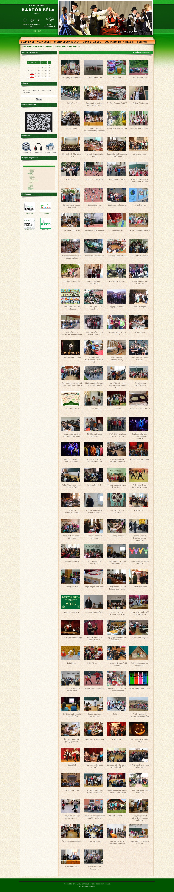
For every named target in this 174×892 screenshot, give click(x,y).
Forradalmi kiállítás (140, 587)
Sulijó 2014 (117, 714)
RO (39, 31)
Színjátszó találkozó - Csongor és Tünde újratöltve (140, 436)
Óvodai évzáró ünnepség (139, 128)
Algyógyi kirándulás (117, 307)
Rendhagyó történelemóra (94, 230)
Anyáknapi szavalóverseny (140, 230)
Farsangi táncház (117, 536)
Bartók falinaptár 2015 (72, 612)
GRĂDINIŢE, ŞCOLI (91, 42)
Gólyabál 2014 (117, 739)
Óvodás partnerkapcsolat (117, 205)
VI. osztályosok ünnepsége (72, 638)
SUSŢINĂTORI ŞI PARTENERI (118, 42)
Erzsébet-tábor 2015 (94, 78)
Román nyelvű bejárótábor (94, 739)
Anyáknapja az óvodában (117, 256)
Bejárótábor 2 (72, 103)
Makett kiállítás (117, 230)
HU (34, 31)
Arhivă (48, 46)
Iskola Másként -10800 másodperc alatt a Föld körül (117, 385)
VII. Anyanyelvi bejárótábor (72, 78)
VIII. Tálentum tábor (140, 78)
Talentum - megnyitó (71, 561)
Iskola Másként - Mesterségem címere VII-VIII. (94, 360)
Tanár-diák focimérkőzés (94, 179)
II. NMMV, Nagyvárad (140, 256)
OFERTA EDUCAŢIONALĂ (65, 42)
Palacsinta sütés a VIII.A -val (140, 408)
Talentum (45, 213)
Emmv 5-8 (29, 213)
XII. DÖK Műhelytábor (117, 816)
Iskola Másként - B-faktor (72, 358)
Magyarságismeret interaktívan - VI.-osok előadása (140, 818)
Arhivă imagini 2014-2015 (71, 46)
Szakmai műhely (94, 841)
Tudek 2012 (45, 230)
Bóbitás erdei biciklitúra (71, 281)
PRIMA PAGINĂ (27, 46)
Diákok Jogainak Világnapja (139, 688)
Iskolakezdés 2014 (72, 867)
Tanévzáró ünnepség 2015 (117, 103)
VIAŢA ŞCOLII (43, 42)
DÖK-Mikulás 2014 (94, 663)
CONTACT (141, 42)
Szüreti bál (72, 765)
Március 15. (117, 408)
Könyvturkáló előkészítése (94, 256)
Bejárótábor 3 (117, 78)
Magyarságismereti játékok (94, 587)
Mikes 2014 (29, 230)
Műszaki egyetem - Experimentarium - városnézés (140, 538)
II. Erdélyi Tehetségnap (139, 103)
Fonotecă (38, 152)
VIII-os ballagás (71, 128)
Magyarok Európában (72, 230)
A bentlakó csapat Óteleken (117, 128)
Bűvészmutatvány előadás (140, 459)
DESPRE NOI (26, 42)
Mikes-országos (140, 307)
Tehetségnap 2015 (72, 408)
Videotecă (27, 152)
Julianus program (139, 154)
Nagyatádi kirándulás (117, 281)
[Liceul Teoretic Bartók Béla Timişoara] (37, 15)
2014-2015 (56, 46)
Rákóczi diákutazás (72, 790)
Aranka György (94, 408)
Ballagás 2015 (71, 179)
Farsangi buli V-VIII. (72, 587)
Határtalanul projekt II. (117, 179)
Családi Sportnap (94, 205)
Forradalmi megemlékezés (94, 612)
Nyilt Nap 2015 (139, 510)
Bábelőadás (71, 663)
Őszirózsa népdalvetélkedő (72, 841)
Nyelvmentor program (140, 638)
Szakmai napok (140, 332)
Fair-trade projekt (139, 205)
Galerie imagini (50, 152)
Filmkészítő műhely (94, 485)
